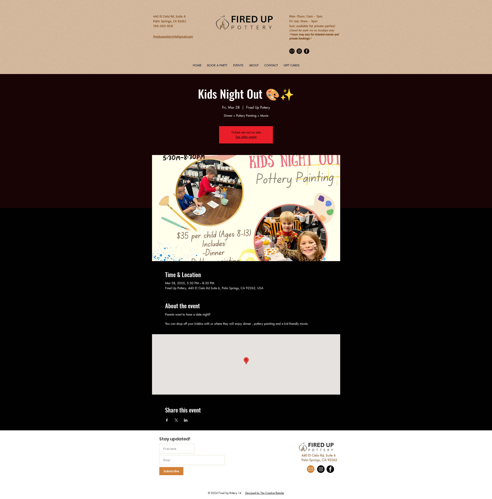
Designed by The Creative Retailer (264, 493)
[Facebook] (306, 51)
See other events (246, 137)
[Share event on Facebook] (167, 420)
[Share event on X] (176, 420)
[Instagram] (299, 51)
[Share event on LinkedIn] (186, 420)
